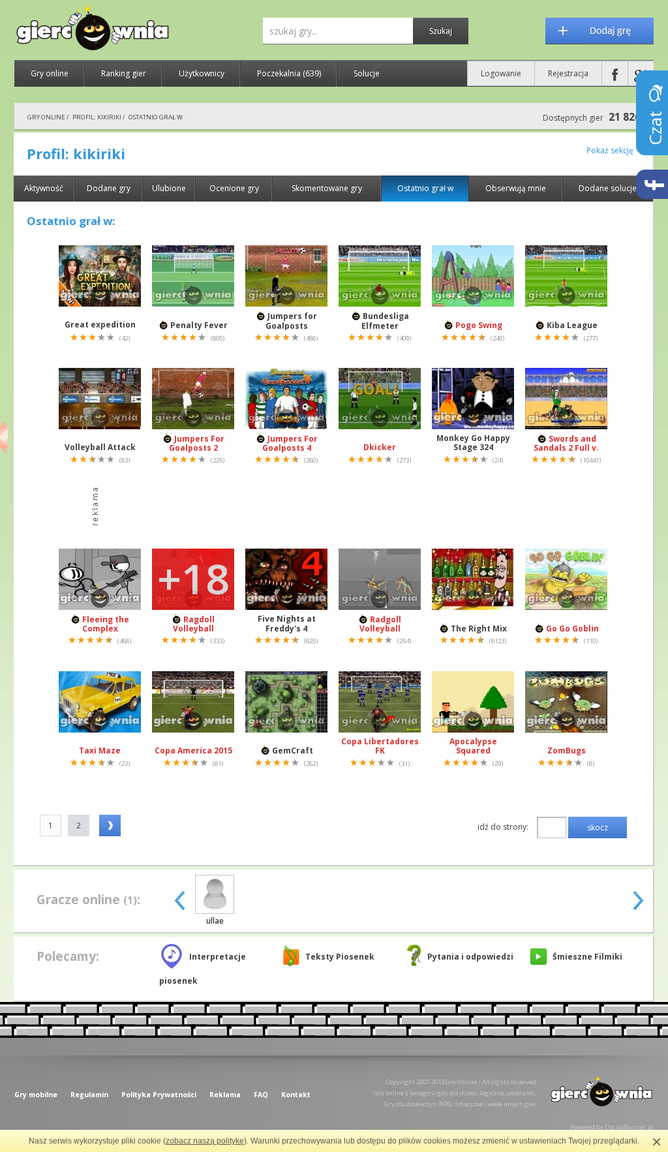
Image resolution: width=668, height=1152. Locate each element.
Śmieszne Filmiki (587, 956)
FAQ (261, 1094)
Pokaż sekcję (609, 150)
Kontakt (296, 1094)
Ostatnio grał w (425, 188)
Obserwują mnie (515, 188)
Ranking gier (123, 73)
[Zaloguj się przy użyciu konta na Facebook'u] (615, 73)
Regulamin (89, 1094)
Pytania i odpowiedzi (470, 956)
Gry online (49, 73)
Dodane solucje (608, 188)
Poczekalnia (289, 73)
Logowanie (501, 73)
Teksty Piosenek (339, 956)
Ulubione (169, 188)
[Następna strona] (110, 825)
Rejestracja (568, 73)
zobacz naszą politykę (205, 1140)
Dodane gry (108, 188)
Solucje (367, 73)
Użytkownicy (201, 73)
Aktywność (43, 188)
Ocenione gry (234, 188)
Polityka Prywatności (158, 1094)
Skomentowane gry (327, 188)
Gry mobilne (35, 1094)
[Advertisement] (337, 506)
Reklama (225, 1094)
